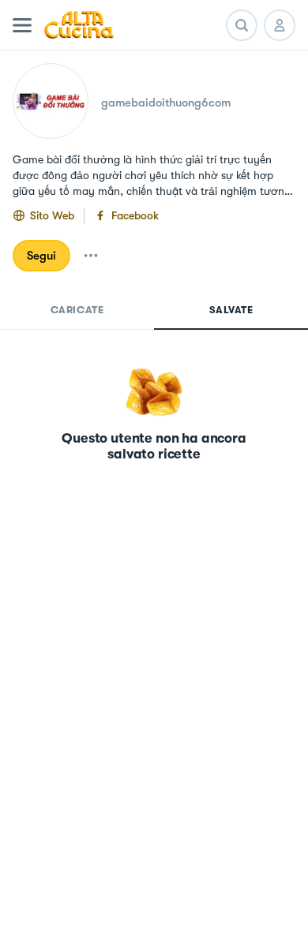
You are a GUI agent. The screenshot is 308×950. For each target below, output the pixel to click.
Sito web (52, 215)
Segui (41, 256)
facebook (135, 215)
